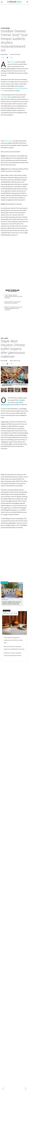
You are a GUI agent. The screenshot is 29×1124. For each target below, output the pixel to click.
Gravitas (12, 62)
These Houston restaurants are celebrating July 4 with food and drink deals (13, 640)
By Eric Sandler (4, 360)
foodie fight (4, 97)
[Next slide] (26, 376)
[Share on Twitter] (7, 57)
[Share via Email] (11, 57)
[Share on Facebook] (3, 57)
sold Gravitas (8, 141)
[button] (4, 390)
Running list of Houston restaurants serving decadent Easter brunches (12, 654)
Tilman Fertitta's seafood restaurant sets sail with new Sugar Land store (13, 296)
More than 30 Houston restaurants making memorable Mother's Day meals (14, 648)
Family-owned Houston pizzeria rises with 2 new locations (13, 302)
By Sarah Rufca (4, 54)
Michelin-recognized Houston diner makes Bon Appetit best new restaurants (13, 308)
